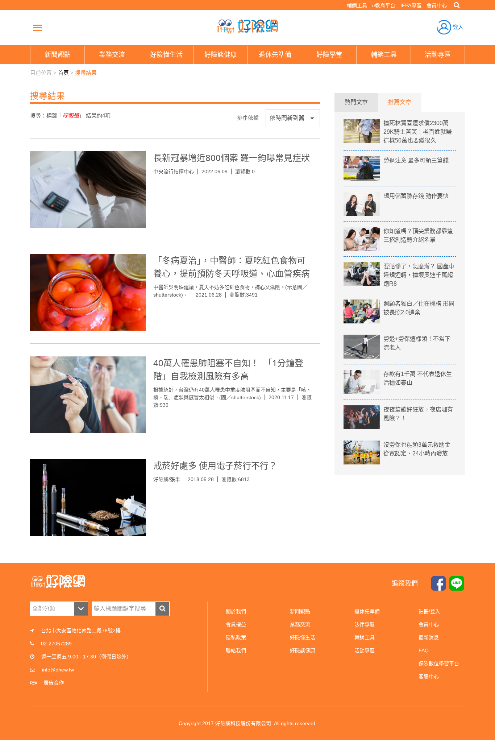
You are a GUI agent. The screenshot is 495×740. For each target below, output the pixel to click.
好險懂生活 (302, 637)
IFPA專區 (410, 5)
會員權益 (236, 624)
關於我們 (236, 611)
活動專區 (364, 650)
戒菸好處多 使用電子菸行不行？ (215, 465)
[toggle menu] (37, 27)
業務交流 (300, 624)
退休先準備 (367, 611)
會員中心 (437, 5)
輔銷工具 (357, 5)
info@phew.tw (58, 670)
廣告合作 (53, 683)
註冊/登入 (429, 611)
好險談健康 (302, 650)
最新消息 (429, 637)
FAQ (424, 650)
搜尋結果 (86, 73)
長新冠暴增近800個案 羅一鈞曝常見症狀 (231, 158)
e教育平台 (383, 5)
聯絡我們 (236, 650)
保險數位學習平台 (439, 663)
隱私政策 (236, 637)
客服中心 (429, 676)
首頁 (63, 73)
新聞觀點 (300, 611)
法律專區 (364, 624)
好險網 (247, 26)
